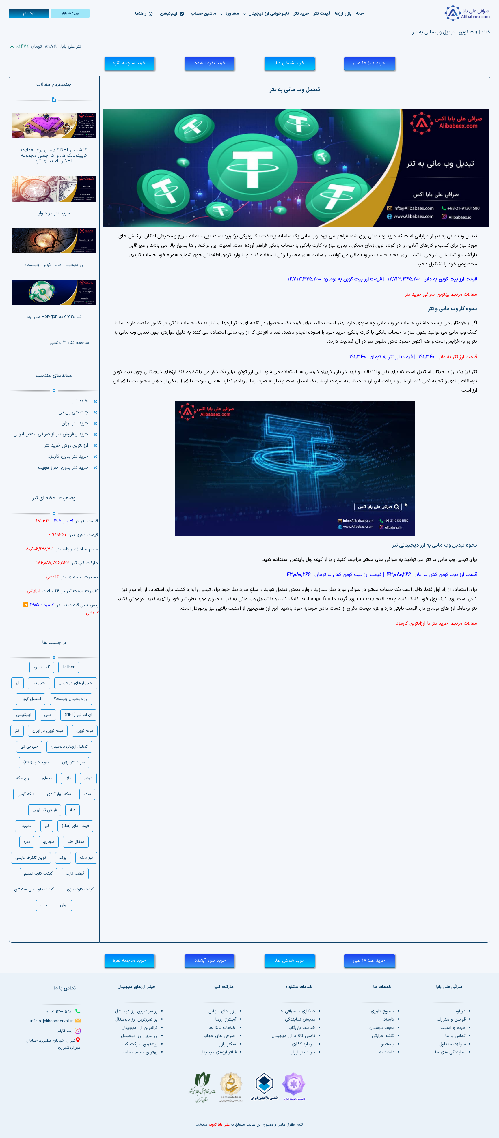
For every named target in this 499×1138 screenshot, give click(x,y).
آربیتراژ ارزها (226, 1019)
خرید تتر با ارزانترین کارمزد (422, 623)
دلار (68, 778)
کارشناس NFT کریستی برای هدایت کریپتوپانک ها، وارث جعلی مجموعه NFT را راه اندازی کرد (54, 155)
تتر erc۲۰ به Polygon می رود (54, 316)
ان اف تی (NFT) (78, 715)
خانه (485, 32)
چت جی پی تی (73, 412)
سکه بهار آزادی (59, 794)
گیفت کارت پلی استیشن (34, 889)
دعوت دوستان (381, 1028)
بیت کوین (84, 731)
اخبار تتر (39, 683)
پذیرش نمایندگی (300, 1019)
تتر (17, 731)
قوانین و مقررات (451, 1019)
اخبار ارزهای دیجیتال (76, 683)
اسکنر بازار (228, 1044)
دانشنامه (386, 1052)
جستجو (387, 1044)
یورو (43, 905)
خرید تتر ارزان (75, 423)
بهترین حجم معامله (139, 1052)
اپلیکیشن (23, 715)
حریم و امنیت (452, 1028)
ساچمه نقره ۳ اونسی (69, 342)
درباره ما (458, 1011)
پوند (63, 858)
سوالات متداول (452, 1044)
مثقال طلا (75, 842)
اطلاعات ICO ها (223, 1028)
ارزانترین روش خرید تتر (66, 445)
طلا (72, 810)
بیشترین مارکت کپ (139, 1044)
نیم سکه (86, 858)
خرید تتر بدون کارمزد (68, 456)
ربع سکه (22, 778)
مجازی (48, 842)
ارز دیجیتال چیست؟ (71, 699)
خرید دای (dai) (36, 762)
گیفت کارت (75, 874)
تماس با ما (455, 1036)
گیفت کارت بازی (80, 889)
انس (48, 715)
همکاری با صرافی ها (297, 1011)
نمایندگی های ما (450, 1052)
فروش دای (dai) (75, 826)
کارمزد (388, 1019)
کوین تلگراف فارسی (30, 858)
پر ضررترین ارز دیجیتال (136, 1019)
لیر (47, 826)
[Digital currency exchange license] (249, 1090)
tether (69, 667)
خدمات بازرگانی (301, 1028)
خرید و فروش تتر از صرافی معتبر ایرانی (51, 434)
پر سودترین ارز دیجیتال (136, 1011)
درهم (88, 778)
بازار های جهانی (222, 1011)
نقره (27, 842)
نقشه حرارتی (383, 1036)
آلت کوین (468, 32)
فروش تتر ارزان (45, 810)
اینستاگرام (65, 1031)
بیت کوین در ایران (47, 731)
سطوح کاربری (382, 1011)
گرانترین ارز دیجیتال (139, 1028)
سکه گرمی (26, 794)
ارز (17, 683)
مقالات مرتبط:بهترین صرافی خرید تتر (441, 294)
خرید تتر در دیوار (54, 213)
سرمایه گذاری (303, 1044)
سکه (87, 794)
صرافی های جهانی (219, 1036)
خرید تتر (80, 401)
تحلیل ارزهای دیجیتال (69, 747)
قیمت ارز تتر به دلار (458, 357)
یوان (64, 905)
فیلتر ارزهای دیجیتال (218, 1052)
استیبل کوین (30, 699)
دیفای (47, 778)
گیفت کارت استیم (38, 874)
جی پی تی (29, 747)
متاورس (25, 826)
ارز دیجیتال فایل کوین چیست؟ (54, 264)
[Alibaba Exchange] (449, 13)
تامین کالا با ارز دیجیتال (293, 1036)
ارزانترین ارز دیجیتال (139, 1036)
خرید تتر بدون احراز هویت (63, 467)
